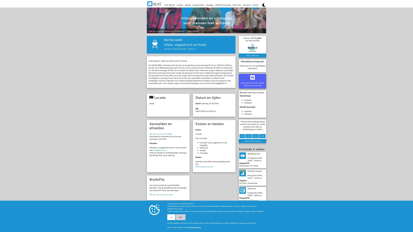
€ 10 (248, 136)
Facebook (247, 100)
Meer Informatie (252, 55)
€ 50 (262, 136)
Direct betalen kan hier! (204, 166)
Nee (180, 217)
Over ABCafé (169, 5)
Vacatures (247, 5)
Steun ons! (237, 5)
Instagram (248, 102)
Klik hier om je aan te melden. (160, 134)
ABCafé (154, 4)
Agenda (188, 5)
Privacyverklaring (194, 227)
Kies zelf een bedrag (252, 141)
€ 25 (255, 136)
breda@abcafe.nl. (160, 150)
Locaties (179, 5)
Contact (255, 5)
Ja (171, 217)
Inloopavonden (198, 5)
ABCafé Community (223, 5)
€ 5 (242, 136)
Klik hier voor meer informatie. (161, 194)
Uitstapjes (210, 5)
